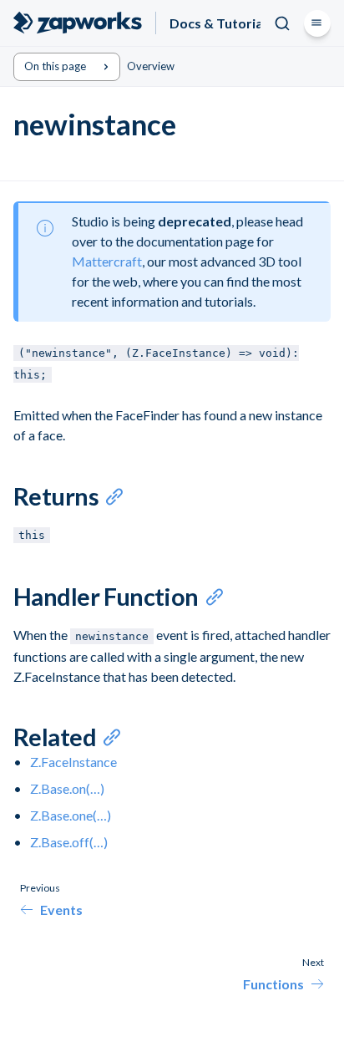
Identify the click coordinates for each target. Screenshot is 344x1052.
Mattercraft (107, 261)
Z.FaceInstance (73, 762)
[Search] (282, 23)
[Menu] (317, 23)
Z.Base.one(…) (70, 815)
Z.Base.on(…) (67, 788)
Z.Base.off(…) (69, 842)
